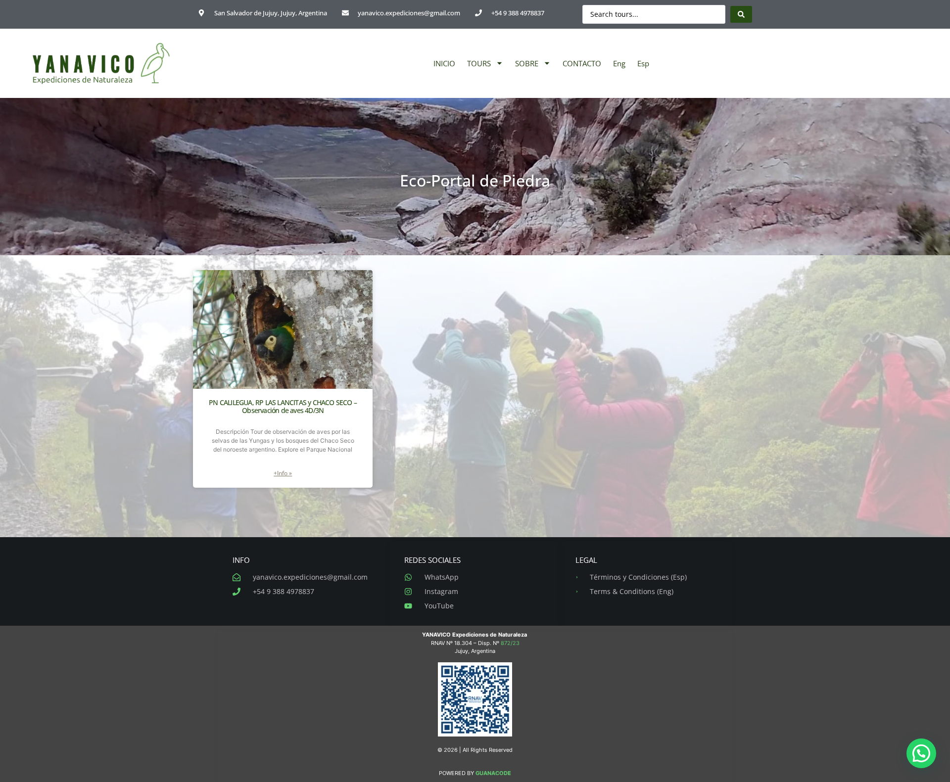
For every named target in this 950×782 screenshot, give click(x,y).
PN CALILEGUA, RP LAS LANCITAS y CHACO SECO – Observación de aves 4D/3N (283, 406)
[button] (921, 753)
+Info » (283, 473)
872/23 (510, 643)
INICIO (444, 63)
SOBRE (526, 63)
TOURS (479, 63)
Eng (619, 63)
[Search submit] (741, 14)
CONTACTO (582, 63)
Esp (643, 63)
